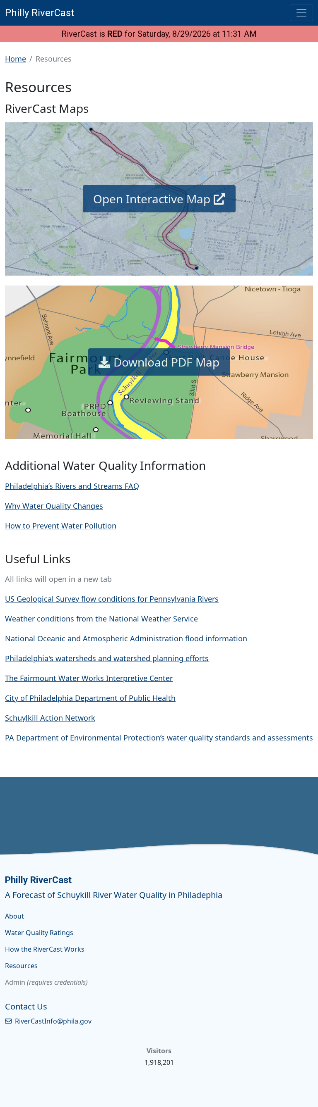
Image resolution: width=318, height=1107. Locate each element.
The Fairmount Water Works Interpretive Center (89, 678)
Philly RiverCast (39, 13)
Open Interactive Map (151, 199)
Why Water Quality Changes (54, 506)
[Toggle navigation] (301, 13)
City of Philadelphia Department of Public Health (90, 698)
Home (15, 59)
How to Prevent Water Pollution (60, 526)
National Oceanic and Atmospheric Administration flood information (126, 638)
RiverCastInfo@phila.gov (53, 1021)
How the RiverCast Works (44, 949)
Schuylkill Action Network (50, 718)
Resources (21, 965)
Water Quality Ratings (39, 932)
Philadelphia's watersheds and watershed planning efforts (107, 658)
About (14, 916)
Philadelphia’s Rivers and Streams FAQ (72, 486)
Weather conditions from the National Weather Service (101, 619)
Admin (15, 982)
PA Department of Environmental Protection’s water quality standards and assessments (159, 738)
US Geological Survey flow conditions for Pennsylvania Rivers (112, 599)
